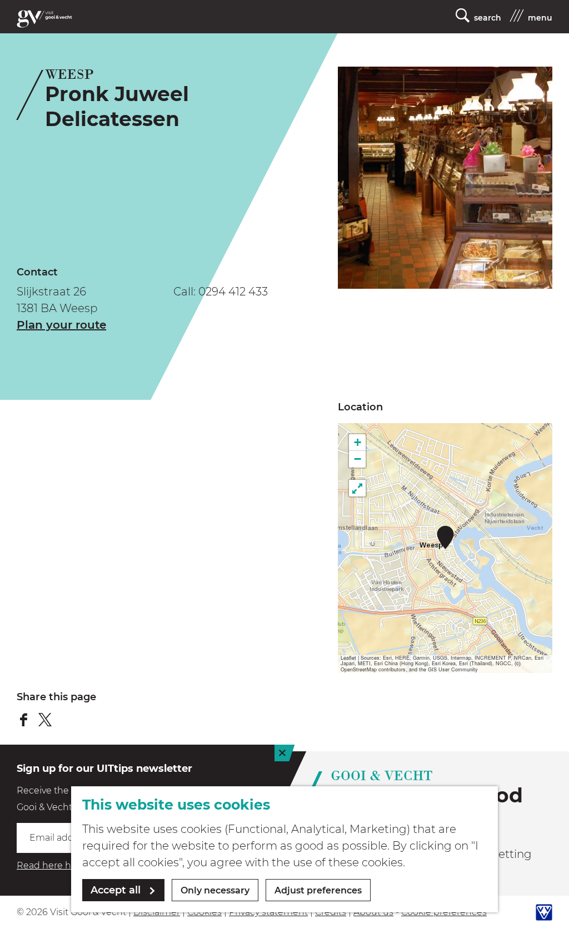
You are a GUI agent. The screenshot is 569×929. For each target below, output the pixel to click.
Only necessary (215, 890)
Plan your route (61, 325)
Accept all (116, 890)
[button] (445, 537)
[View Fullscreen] (357, 488)
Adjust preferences (318, 890)
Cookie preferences (444, 912)
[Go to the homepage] (44, 19)
